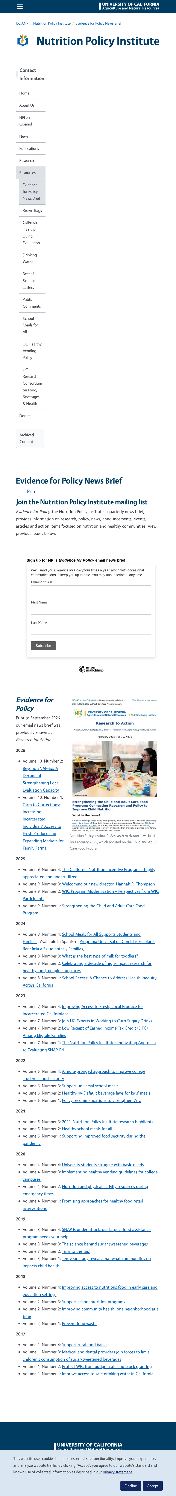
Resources (27, 172)
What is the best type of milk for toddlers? (100, 956)
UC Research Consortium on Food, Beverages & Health (32, 386)
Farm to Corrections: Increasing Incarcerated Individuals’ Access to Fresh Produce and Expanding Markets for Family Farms (43, 826)
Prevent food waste (79, 1323)
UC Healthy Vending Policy (32, 350)
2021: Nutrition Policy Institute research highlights (107, 1121)
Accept (152, 1485)
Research (26, 160)
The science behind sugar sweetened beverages (105, 1244)
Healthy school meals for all (87, 1128)
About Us (26, 105)
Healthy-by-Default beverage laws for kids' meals (106, 1093)
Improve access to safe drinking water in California (107, 1373)
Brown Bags (32, 210)
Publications (29, 148)
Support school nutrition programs (93, 1301)
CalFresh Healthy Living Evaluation (31, 232)
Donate (25, 415)
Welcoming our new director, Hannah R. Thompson (108, 884)
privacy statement (117, 1471)
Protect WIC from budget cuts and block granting (107, 1366)
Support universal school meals (90, 1085)
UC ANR (22, 23)
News (23, 136)
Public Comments (32, 303)
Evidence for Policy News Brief (31, 191)
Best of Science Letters (29, 280)
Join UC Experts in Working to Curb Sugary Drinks (107, 1020)
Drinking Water (30, 258)
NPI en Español (25, 121)
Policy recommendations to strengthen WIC (101, 1100)
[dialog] (88, 1473)
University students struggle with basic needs (103, 1164)
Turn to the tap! (76, 1251)
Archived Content (27, 438)
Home (24, 93)
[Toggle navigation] (19, 6)
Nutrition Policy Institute (52, 23)
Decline (131, 1485)
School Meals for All (30, 325)
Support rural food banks (84, 1344)
